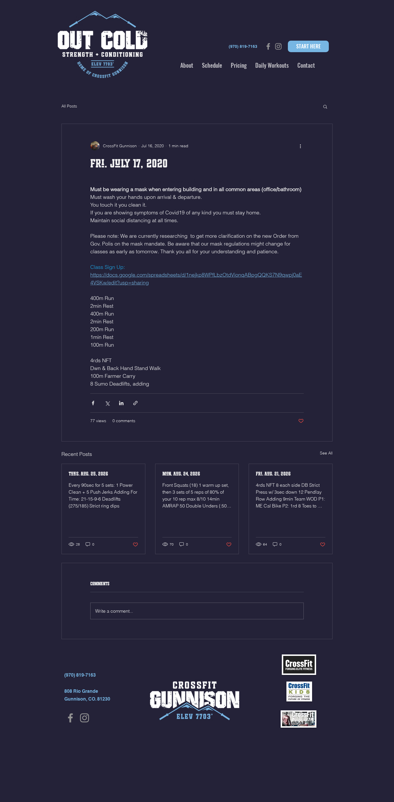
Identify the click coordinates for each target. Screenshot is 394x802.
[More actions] (300, 145)
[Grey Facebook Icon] (268, 46)
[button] (187, 65)
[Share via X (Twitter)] (107, 403)
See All (326, 453)
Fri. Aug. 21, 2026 (273, 474)
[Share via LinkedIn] (121, 403)
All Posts (69, 106)
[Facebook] (70, 718)
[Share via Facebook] (93, 403)
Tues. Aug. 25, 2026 (88, 474)
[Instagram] (84, 718)
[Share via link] (135, 403)
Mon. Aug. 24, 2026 (181, 474)
